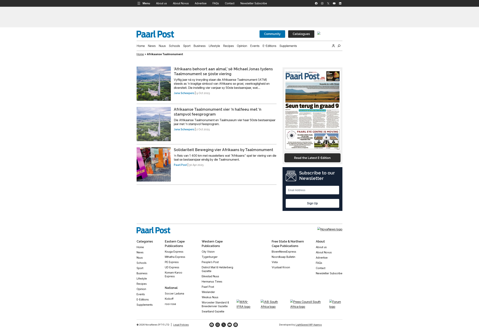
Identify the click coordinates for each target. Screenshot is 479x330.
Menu (146, 3)
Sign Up (312, 203)
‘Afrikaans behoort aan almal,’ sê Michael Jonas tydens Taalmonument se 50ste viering (223, 71)
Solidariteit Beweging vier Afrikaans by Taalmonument (223, 150)
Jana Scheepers (184, 93)
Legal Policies (181, 324)
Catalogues (301, 34)
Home (140, 54)
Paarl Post (180, 164)
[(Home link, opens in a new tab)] (153, 230)
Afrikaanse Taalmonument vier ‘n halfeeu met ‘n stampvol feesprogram (217, 111)
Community (272, 34)
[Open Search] (339, 45)
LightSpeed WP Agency (309, 324)
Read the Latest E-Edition (312, 158)
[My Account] (333, 46)
